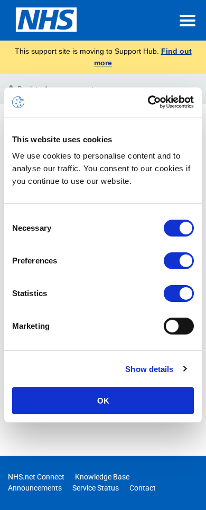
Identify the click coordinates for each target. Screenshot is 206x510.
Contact (142, 488)
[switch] (179, 260)
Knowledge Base (102, 477)
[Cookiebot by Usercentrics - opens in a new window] (148, 102)
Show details (149, 368)
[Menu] (187, 20)
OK (103, 400)
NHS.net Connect (36, 477)
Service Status (95, 488)
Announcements (35, 488)
